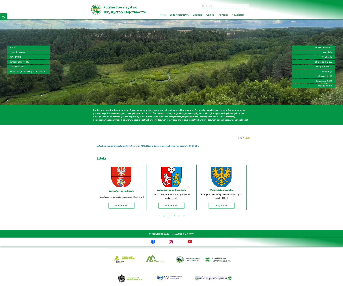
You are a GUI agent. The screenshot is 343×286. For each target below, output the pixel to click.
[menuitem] (162, 15)
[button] (3, 16)
